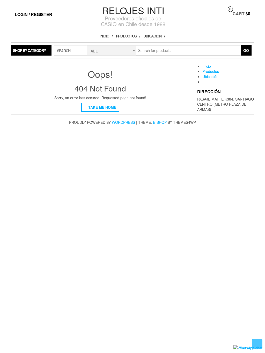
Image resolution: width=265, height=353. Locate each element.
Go (246, 50)
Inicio (104, 36)
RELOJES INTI (133, 10)
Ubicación (152, 36)
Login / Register (33, 14)
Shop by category (29, 50)
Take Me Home (101, 107)
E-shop (160, 122)
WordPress (123, 122)
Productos (126, 36)
